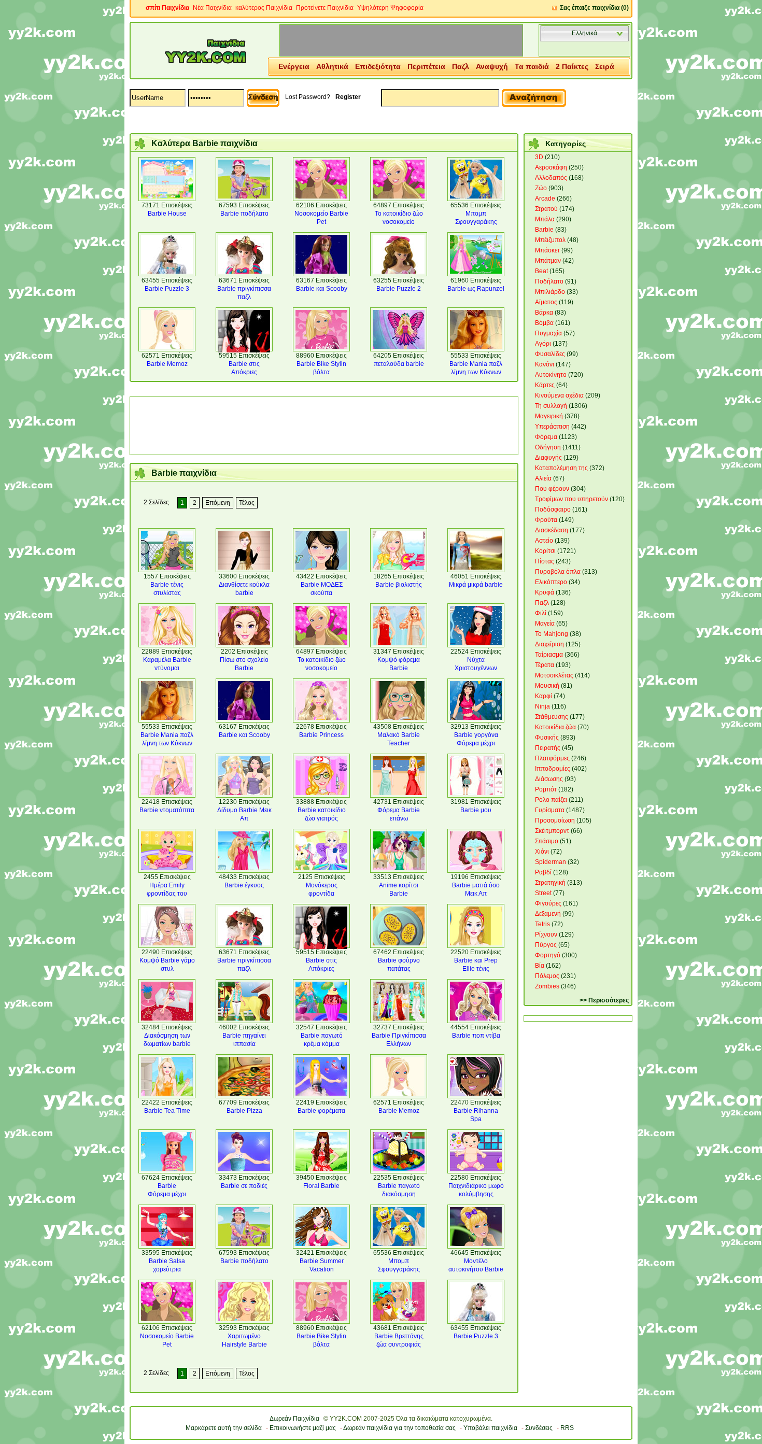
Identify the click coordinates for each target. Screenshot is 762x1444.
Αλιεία (543, 478)
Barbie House (167, 213)
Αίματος (546, 302)
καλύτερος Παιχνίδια (263, 7)
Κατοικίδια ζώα (555, 727)
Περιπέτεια (426, 66)
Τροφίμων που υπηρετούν (571, 499)
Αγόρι (543, 343)
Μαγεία (545, 623)
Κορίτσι (545, 551)
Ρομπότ (546, 789)
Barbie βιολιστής (398, 584)
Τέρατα (544, 665)
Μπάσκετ (547, 250)
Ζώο (541, 188)
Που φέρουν (552, 488)
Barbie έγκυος (244, 885)
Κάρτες (545, 385)
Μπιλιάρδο (550, 291)
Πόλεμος (547, 976)
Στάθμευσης (551, 716)
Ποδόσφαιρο (553, 509)
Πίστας (544, 561)
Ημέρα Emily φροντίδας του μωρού (167, 893)
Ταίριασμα (549, 654)
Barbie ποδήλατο (244, 213)
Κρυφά (544, 592)
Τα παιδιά (532, 66)
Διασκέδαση (551, 530)
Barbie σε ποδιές (244, 1186)
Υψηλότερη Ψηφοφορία (390, 7)
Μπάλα (545, 219)
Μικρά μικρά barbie (476, 584)
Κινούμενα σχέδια (559, 395)
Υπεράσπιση (552, 426)
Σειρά (604, 66)
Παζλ (460, 66)
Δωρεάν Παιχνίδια (294, 1418)
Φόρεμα (546, 437)
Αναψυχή (492, 66)
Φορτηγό (547, 955)
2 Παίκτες (572, 66)
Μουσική (547, 685)
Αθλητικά (332, 66)
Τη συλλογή (551, 405)
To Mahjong (551, 634)
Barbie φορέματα (321, 1110)
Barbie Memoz (167, 363)
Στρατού (546, 209)
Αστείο (544, 540)
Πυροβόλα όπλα (558, 571)
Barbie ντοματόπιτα (166, 810)
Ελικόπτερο (551, 582)
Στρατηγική (550, 882)
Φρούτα (546, 519)
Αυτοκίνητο (551, 374)
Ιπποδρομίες (552, 768)
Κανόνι (544, 364)
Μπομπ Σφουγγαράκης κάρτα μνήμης (476, 222)
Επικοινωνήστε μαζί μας (303, 1428)
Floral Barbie (321, 1186)
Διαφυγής (548, 457)
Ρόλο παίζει (551, 799)
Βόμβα (544, 323)
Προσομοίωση (555, 820)
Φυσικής (547, 737)
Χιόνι (542, 851)
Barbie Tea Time (167, 1110)
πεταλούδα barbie (399, 363)
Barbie (544, 229)
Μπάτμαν (548, 260)
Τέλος (247, 502)
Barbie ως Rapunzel (475, 288)
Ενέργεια (293, 66)
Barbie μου (475, 810)
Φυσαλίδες (550, 354)
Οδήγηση (548, 447)
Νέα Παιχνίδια (212, 7)
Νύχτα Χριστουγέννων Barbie (476, 668)
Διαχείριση (549, 644)
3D (539, 157)
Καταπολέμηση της (561, 468)
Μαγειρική (549, 416)
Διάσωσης (549, 779)
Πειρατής (547, 748)
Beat (541, 271)
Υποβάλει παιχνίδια (490, 1428)
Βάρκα (544, 312)
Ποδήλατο (549, 281)
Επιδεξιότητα (378, 66)
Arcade (545, 198)
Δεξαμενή (548, 913)
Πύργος (546, 944)
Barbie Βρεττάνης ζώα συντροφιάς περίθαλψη (399, 1344)
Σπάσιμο (546, 841)
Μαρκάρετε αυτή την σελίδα (224, 1428)
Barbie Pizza (244, 1110)
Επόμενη (217, 502)
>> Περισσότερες (604, 1000)
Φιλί (540, 613)
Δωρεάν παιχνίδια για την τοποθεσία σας (399, 1428)
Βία (539, 965)
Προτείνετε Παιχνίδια (325, 7)
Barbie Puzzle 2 (398, 288)
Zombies (547, 986)
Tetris (542, 924)
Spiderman (550, 862)
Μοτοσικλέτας (554, 675)
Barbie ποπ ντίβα (476, 1035)
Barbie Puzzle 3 (167, 288)
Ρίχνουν (546, 934)
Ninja (542, 706)
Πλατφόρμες (552, 758)
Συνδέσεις (539, 1428)
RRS (567, 1428)
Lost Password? (307, 97)
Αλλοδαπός (551, 177)
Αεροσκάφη (551, 167)
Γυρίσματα (550, 810)
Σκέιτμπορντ (552, 830)
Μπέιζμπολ (550, 240)
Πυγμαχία (548, 333)
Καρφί (543, 696)
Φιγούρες (548, 903)
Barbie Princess (321, 735)
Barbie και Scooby (321, 288)
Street (543, 893)
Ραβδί (543, 872)
